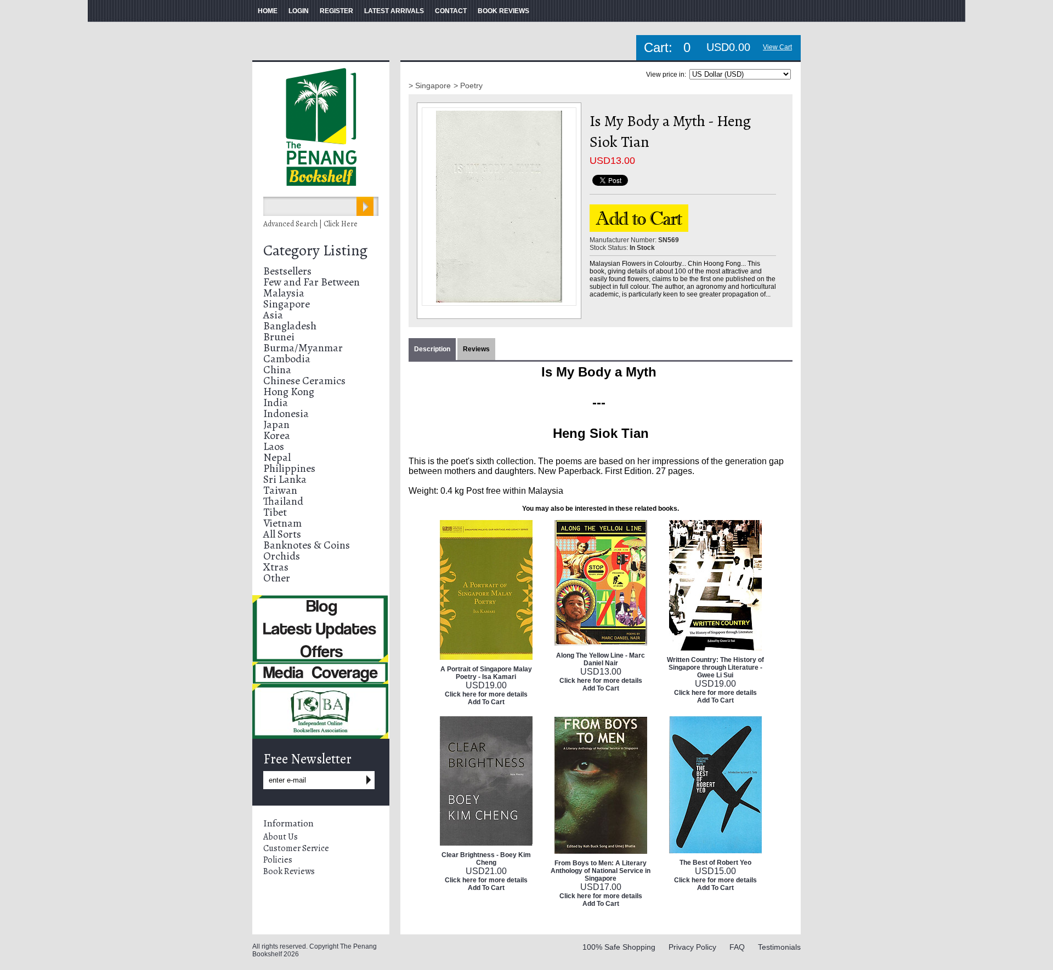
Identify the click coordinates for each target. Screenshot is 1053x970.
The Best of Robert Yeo (715, 862)
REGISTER (336, 11)
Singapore (286, 303)
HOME (268, 11)
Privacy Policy (692, 947)
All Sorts (282, 534)
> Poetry (468, 85)
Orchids (281, 556)
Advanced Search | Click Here (310, 224)
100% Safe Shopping (618, 947)
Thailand (283, 501)
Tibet (275, 512)
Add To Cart (486, 702)
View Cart (777, 47)
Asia (273, 314)
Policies (277, 860)
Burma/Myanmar (303, 347)
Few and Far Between (311, 282)
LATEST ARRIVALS (394, 11)
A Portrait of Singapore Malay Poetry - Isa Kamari (486, 673)
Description (432, 349)
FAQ (737, 947)
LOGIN (298, 11)
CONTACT (451, 11)
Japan (276, 424)
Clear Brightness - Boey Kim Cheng (486, 858)
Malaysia (283, 293)
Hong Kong (288, 391)
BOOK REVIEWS (503, 11)
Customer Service (296, 848)
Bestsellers (287, 271)
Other (276, 577)
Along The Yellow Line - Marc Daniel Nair (600, 659)
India (275, 402)
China (277, 369)
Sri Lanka (285, 479)
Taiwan (280, 490)
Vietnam (282, 523)
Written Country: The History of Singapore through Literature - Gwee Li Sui (715, 667)
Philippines (289, 468)
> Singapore (430, 85)
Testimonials (779, 947)
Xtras (275, 567)
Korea (276, 435)
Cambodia (286, 358)
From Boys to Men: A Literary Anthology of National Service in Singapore (600, 870)
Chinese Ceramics (304, 380)
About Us (280, 837)
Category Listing (315, 250)
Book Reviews (289, 871)
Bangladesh (289, 325)
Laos (273, 446)
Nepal (277, 457)
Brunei (279, 336)
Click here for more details (486, 694)
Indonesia (286, 413)
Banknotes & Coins (306, 545)
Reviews (476, 349)
